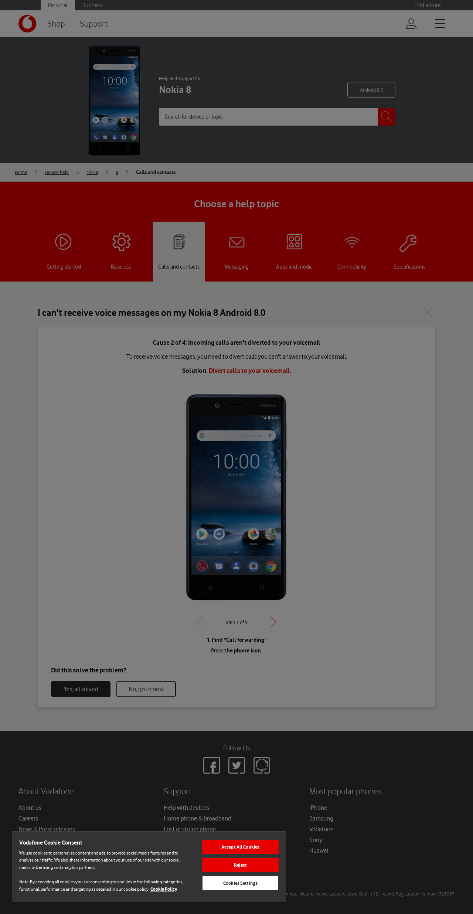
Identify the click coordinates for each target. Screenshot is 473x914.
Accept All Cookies (240, 847)
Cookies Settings (240, 883)
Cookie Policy (163, 889)
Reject (240, 865)
